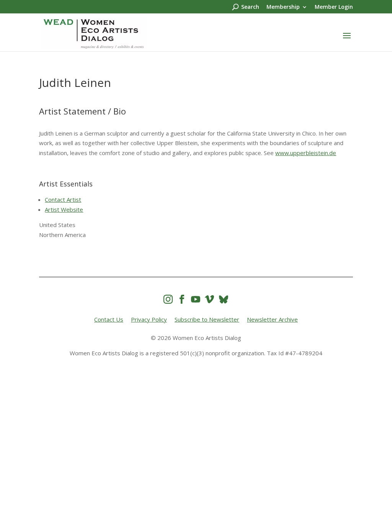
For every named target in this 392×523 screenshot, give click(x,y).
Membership (283, 7)
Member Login (334, 7)
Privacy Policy (149, 319)
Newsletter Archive (272, 319)
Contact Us (108, 319)
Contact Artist (63, 199)
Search (250, 7)
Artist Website (64, 209)
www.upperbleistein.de (305, 153)
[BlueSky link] (224, 299)
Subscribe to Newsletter (207, 319)
